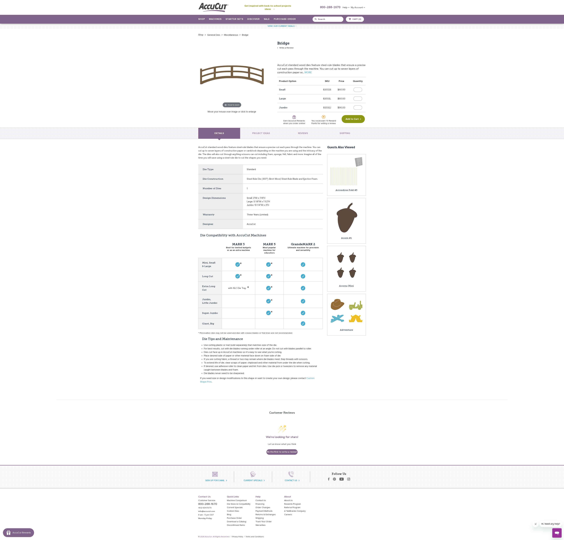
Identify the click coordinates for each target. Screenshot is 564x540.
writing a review (328, 123)
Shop (200, 35)
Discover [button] (253, 19)
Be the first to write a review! (282, 451)
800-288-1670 (330, 7)
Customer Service (206, 500)
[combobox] (328, 19)
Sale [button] (267, 19)
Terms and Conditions (255, 537)
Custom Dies (233, 511)
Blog (229, 515)
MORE (308, 72)
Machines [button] (215, 19)
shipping (345, 133)
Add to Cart (352, 119)
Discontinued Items (236, 525)
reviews (303, 133)
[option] (200, 35)
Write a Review (286, 48)
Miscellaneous (231, 35)
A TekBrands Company (295, 511)
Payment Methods (264, 511)
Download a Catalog (236, 522)
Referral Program (292, 508)
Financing (260, 504)
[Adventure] (346, 311)
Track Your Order (264, 522)
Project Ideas (261, 133)
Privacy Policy (237, 537)
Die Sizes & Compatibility (238, 504)
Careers (288, 515)
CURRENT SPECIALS (253, 480)
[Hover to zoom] (232, 75)
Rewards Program (292, 504)
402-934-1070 (205, 508)
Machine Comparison (237, 500)
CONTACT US (291, 480)
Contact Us (261, 500)
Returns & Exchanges (266, 515)
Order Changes (263, 508)
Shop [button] (201, 19)
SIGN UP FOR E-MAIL (215, 480)
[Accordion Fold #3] (346, 171)
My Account (357, 7)
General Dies (213, 35)
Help (345, 7)
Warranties (261, 525)
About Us (288, 500)
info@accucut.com (206, 511)
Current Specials (235, 508)
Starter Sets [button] (234, 19)
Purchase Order (285, 19)
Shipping (260, 518)
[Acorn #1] (346, 217)
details (219, 133)
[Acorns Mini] (346, 265)
